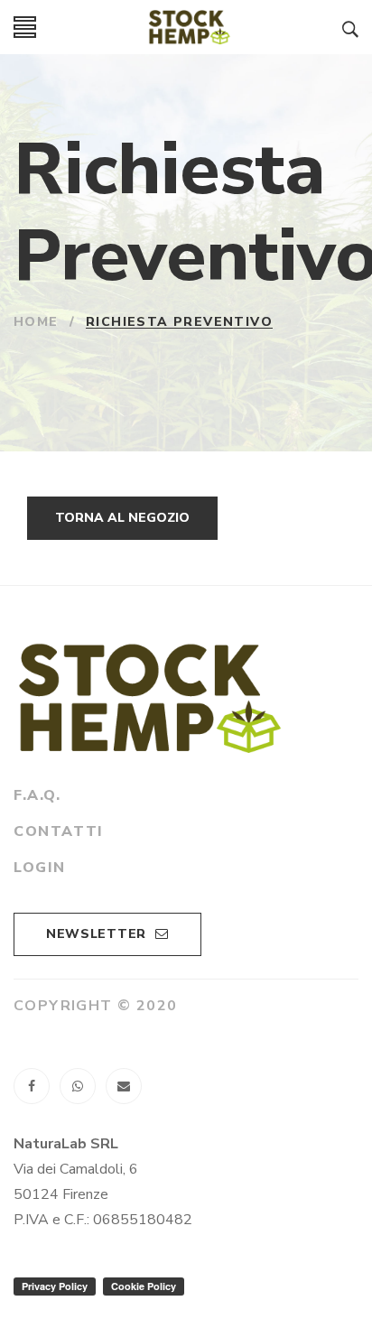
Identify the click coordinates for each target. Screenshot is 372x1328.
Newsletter (96, 934)
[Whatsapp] (78, 1086)
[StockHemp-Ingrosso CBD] (189, 27)
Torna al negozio (122, 517)
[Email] (124, 1086)
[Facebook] (32, 1086)
